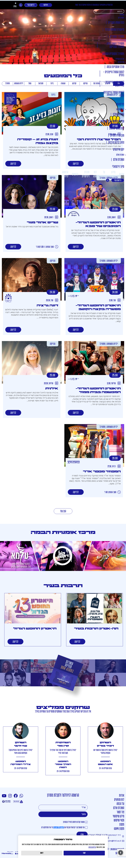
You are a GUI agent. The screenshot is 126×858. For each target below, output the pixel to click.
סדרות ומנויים (120, 59)
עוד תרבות (121, 62)
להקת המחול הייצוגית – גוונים (113, 74)
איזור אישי (21, 5)
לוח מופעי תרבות (116, 128)
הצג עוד (63, 511)
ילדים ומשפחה (18, 84)
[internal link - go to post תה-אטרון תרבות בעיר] (94, 608)
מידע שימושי (105, 5)
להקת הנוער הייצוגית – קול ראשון (114, 84)
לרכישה (76, 164)
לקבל (84, 853)
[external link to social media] (22, 796)
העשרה (63, 84)
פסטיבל (7, 84)
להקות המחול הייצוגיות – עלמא (113, 94)
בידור (52, 84)
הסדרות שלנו (118, 114)
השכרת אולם (92, 5)
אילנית (51, 388)
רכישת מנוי (30, 5)
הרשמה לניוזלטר (64, 174)
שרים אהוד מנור (42, 222)
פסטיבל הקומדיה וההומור (113, 54)
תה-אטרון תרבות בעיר (96, 628)
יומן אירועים (118, 149)
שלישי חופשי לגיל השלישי (112, 121)
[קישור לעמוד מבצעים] (63, 677)
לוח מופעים (119, 799)
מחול (29, 84)
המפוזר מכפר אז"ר (102, 471)
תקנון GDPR (119, 828)
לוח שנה (95, 174)
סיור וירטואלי (118, 166)
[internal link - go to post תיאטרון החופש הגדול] (32, 608)
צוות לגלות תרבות (116, 142)
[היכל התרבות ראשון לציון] (10, 98)
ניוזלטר (45, 5)
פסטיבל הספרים (117, 36)
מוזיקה (85, 84)
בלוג (81, 5)
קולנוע (74, 84)
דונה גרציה (47, 305)
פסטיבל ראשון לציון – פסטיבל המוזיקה (114, 45)
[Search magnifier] (96, 11)
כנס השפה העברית (116, 22)
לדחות (41, 853)
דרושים (85, 5)
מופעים (122, 15)
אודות (111, 5)
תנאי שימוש (119, 820)
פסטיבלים (121, 18)
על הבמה (98, 5)
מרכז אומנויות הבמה (115, 67)
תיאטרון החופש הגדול (114, 29)
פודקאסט (120, 104)
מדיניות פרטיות (92, 847)
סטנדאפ (40, 84)
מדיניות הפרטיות (58, 828)
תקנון (121, 824)
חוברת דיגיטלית (117, 135)
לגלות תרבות (120, 109)
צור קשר (77, 5)
